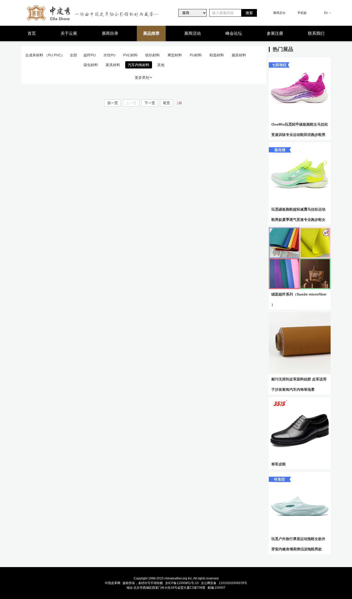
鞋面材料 (216, 55)
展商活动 (192, 33)
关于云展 (69, 33)
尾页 (166, 103)
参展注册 (275, 33)
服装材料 (239, 55)
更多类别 (142, 77)
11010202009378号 (233, 583)
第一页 (112, 103)
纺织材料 (152, 55)
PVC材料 (130, 55)
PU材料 (196, 55)
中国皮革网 (112, 583)
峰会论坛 (233, 33)
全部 (73, 55)
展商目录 (110, 33)
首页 (32, 33)
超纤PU (89, 55)
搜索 (249, 13)
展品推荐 (151, 33)
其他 (160, 65)
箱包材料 (90, 65)
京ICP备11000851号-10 (182, 583)
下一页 (149, 103)
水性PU (109, 55)
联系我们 (316, 33)
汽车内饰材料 (138, 65)
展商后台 (279, 13)
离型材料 (174, 55)
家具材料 (113, 65)
